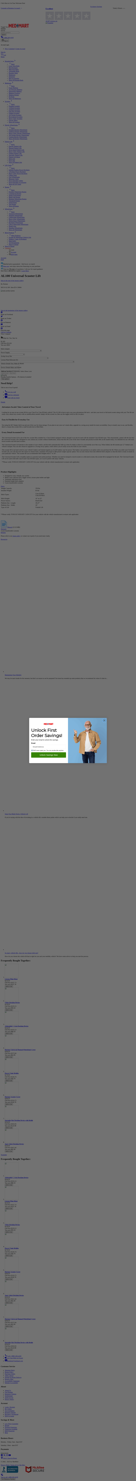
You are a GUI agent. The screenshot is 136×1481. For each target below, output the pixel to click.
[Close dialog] (104, 720)
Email (33, 743)
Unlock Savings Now (49, 755)
